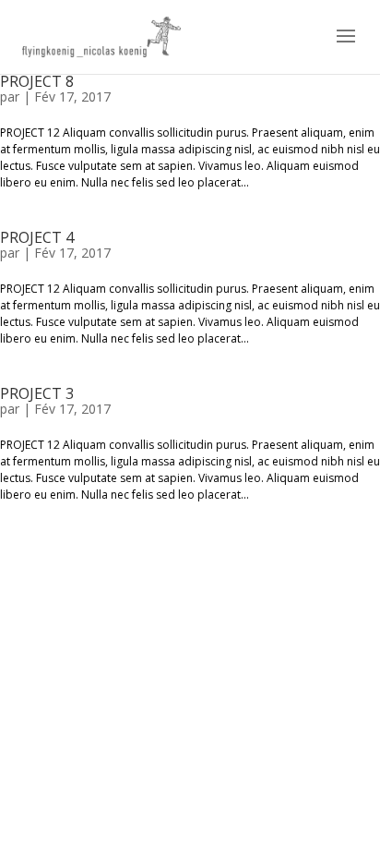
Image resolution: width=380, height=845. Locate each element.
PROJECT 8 (37, 81)
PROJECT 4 (37, 237)
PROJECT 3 (37, 393)
